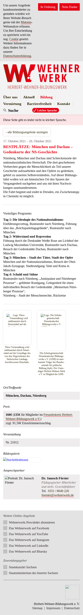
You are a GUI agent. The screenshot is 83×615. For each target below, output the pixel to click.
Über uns (10, 97)
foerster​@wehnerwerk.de (58, 495)
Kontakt (63, 104)
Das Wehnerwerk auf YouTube (28, 534)
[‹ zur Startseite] (41, 76)
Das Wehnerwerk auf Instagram (29, 540)
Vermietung (12, 104)
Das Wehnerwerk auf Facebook (29, 528)
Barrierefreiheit (39, 104)
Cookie (14, 39)
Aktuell (29, 97)
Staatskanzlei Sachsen (23, 567)
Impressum (53, 608)
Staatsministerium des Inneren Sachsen (33, 573)
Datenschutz (72, 608)
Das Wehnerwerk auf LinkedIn (28, 545)
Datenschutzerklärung (17, 56)
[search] (19, 110)
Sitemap (37, 608)
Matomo (26, 22)
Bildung (46, 97)
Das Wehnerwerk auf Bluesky (28, 551)
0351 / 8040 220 (58, 491)
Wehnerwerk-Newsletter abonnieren (32, 522)
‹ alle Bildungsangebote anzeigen (27, 132)
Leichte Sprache (47, 110)
